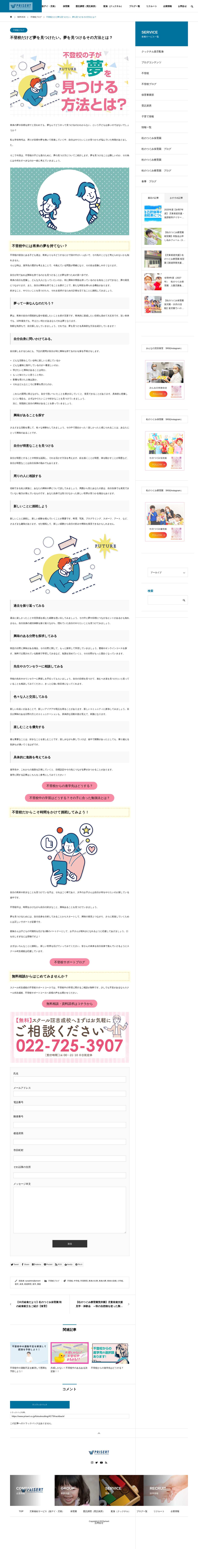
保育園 (66, 6)
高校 (39, 1284)
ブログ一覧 (134, 6)
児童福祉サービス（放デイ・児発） (47, 1511)
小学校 (120, 1281)
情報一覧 (146, 127)
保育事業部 (148, 95)
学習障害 (84, 1281)
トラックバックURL (17, 1412)
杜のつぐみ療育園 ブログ (156, 170)
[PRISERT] (21, 6)
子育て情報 (148, 116)
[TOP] (99, 1433)
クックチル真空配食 (153, 51)
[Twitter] (96, 1462)
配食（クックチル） (113, 6)
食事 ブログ (149, 181)
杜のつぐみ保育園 (151, 138)
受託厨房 (146, 105)
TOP (21, 1511)
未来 (21, 1284)
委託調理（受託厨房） (86, 6)
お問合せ (182, 6)
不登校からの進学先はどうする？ (69, 785)
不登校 (70, 1281)
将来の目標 (111, 1281)
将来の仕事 (93, 1281)
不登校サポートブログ (69, 962)
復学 (17, 1284)
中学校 (76, 1281)
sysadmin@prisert (32, 1281)
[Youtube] (101, 1462)
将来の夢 (102, 1281)
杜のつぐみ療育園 (151, 159)
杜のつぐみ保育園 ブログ (156, 149)
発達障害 (28, 1284)
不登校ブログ (18, 30)
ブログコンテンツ (151, 62)
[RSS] (106, 1462)
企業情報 (167, 6)
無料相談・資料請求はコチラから (69, 1003)
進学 (34, 1284)
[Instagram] (92, 1462)
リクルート (151, 6)
